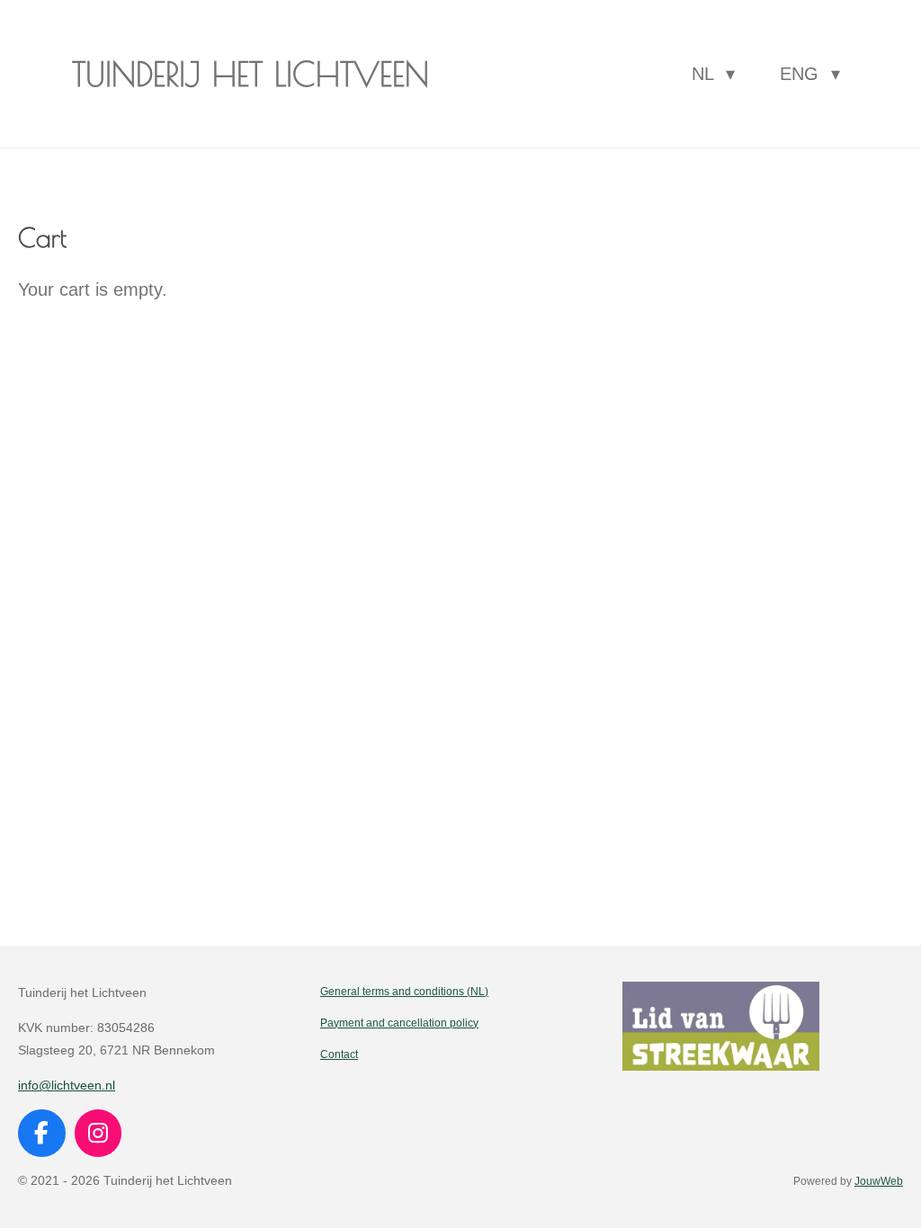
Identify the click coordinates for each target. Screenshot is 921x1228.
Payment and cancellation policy (399, 1022)
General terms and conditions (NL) (404, 991)
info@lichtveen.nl (66, 1085)
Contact (339, 1054)
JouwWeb (878, 1181)
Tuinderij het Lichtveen (250, 73)
